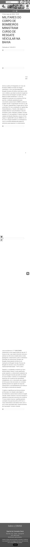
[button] (14, 11)
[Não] (28, 542)
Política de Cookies (18, 542)
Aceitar (15, 544)
